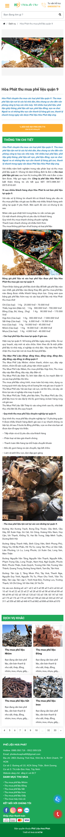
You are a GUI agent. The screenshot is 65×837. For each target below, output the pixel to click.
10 (36, 730)
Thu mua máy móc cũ (14, 799)
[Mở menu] (7, 6)
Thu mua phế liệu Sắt (17, 700)
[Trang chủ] (26, 6)
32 (48, 730)
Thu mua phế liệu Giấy (15, 795)
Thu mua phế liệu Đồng (15, 785)
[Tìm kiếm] (60, 14)
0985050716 (54, 6)
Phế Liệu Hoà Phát (40, 828)
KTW (40, 832)
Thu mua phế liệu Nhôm (15, 782)
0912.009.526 (34, 750)
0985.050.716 (18, 750)
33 (55, 730)
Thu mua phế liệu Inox (15, 792)
